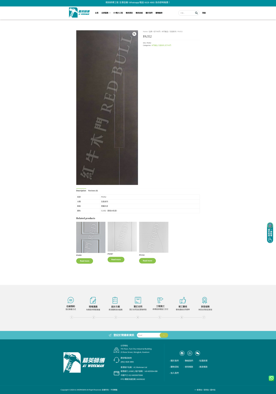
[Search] (196, 13)
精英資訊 (129, 13)
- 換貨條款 (203, 367)
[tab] (81, 190)
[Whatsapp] (189, 353)
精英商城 (139, 13)
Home (145, 31)
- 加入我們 (174, 373)
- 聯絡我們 (188, 361)
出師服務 (104, 13)
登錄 (204, 13)
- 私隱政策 (203, 361)
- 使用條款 (188, 367)
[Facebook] (182, 353)
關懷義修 (159, 13)
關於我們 (149, 13)
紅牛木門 (157, 31)
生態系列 (173, 31)
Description (81, 190)
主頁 (96, 13)
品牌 (150, 31)
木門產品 (165, 31)
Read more (84, 261)
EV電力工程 (118, 13)
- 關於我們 (174, 361)
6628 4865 (149, 2)
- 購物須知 (174, 367)
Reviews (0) (93, 190)
